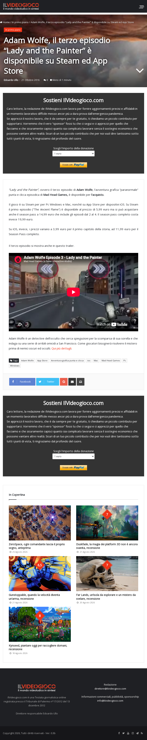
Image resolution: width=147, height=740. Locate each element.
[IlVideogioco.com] (21, 6)
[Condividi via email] (72, 382)
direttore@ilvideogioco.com (110, 688)
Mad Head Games (111, 360)
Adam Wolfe (27, 360)
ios (88, 360)
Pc (124, 360)
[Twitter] (123, 733)
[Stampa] (80, 382)
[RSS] (142, 733)
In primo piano (20, 22)
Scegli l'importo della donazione (73, 148)
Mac (96, 360)
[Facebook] (119, 733)
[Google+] (64, 382)
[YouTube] (128, 733)
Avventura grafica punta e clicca (67, 360)
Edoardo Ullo (11, 80)
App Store (42, 360)
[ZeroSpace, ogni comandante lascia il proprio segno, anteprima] (40, 522)
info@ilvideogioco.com (110, 700)
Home (6, 22)
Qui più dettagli (61, 348)
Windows (14, 365)
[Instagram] (132, 733)
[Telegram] (137, 733)
